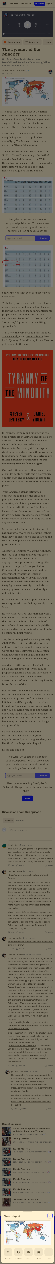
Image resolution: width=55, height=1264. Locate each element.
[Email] (28, 1252)
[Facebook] (18, 1252)
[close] (50, 1216)
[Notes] (38, 1252)
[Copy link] (8, 1252)
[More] (48, 1252)
